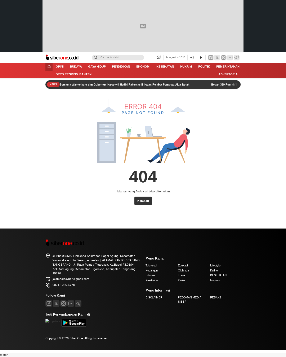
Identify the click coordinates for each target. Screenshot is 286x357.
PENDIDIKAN (121, 66)
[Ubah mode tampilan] (192, 57)
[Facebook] (211, 57)
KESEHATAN (165, 66)
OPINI (60, 66)
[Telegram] (237, 57)
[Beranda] (49, 67)
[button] (160, 57)
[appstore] (53, 321)
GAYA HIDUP (97, 66)
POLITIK (204, 66)
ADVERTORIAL (229, 74)
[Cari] (95, 57)
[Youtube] (70, 303)
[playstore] (74, 325)
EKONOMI (143, 66)
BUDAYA (76, 66)
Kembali (143, 200)
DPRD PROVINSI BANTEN (73, 74)
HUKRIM (186, 66)
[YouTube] (230, 57)
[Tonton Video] (200, 57)
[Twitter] (217, 57)
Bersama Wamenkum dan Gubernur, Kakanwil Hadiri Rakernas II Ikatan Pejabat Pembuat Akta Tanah (125, 84)
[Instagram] (224, 57)
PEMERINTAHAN (228, 66)
